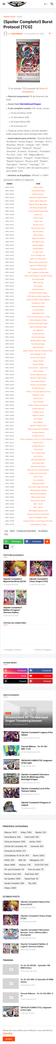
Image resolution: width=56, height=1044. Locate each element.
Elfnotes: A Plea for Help (38, 378)
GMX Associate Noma (38, 497)
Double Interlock (38, 361)
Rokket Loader (38, 187)
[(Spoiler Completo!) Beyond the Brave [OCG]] (11, 906)
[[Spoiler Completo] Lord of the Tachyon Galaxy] (11, 792)
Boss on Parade (38, 402)
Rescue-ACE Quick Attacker (38, 262)
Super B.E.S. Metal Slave (38, 259)
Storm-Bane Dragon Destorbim (38, 487)
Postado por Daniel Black (26, 531)
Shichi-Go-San (38, 456)
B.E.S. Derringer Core (38, 255)
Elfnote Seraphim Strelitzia (38, 320)
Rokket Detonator (38, 194)
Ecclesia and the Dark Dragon (38, 323)
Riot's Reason (38, 419)
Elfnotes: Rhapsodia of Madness (38, 429)
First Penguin (38, 286)
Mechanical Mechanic (38, 459)
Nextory (25, 865)
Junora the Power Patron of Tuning (38, 316)
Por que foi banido (14, 869)
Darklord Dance (38, 398)
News (19, 17)
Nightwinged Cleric (38, 313)
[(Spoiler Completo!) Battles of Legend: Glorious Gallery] (11, 948)
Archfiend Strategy (38, 388)
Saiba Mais (7, 1033)
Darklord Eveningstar (38, 306)
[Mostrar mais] (12, 546)
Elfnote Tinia (38, 221)
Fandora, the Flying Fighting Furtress (38, 391)
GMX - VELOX (38, 507)
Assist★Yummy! (38, 442)
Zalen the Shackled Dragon (38, 327)
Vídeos (10, 888)
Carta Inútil (32, 837)
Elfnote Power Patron (38, 228)
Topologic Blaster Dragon (38, 340)
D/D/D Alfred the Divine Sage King (38, 296)
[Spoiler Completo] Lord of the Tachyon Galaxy (35, 789)
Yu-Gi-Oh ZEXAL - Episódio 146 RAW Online (35, 966)
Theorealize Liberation (38, 381)
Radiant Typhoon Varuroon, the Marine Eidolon (38, 350)
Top (32, 883)
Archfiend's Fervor (38, 436)
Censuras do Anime (15, 851)
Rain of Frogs (38, 476)
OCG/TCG (41, 865)
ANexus (10, 832)
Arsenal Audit (38, 449)
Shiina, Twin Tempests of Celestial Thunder (38, 276)
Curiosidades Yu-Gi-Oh (16, 855)
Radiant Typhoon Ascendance (38, 405)
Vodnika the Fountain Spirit (38, 473)
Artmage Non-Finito (38, 303)
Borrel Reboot (38, 422)
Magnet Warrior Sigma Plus (38, 201)
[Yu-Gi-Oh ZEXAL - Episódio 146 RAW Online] (11, 969)
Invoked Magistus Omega (38, 524)
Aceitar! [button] (8, 1039)
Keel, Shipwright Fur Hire (38, 354)
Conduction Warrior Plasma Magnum (38, 299)
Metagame (37, 860)
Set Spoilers (42, 531)
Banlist (41, 832)
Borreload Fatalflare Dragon (38, 293)
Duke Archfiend (38, 235)
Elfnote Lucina (38, 218)
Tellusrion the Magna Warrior (38, 197)
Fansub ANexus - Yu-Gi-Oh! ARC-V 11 (37, 994)
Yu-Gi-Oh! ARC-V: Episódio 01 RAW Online (37, 980)
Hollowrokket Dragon (38, 190)
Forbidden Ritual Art (38, 446)
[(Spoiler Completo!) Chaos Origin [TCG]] (11, 920)
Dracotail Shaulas (38, 310)
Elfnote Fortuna (38, 225)
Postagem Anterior (13, 650)
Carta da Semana (14, 841)
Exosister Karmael (38, 333)
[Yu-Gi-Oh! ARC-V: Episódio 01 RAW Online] (11, 983)
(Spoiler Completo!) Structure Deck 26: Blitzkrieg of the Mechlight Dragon (35, 776)
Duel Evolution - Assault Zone (38, 368)
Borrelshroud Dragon (38, 344)
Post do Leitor (36, 869)
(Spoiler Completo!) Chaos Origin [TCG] (38, 580)
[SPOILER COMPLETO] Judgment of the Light (36, 761)
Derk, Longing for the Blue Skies (38, 272)
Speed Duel (31, 878)
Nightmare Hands (38, 415)
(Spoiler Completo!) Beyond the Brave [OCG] (14, 580)
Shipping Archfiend (38, 483)
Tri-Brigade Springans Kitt (38, 269)
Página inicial (9, 17)
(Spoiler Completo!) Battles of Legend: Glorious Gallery (12, 610)
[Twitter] (6, 546)
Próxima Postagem (42, 650)
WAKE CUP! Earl (38, 282)
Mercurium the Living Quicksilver (38, 470)
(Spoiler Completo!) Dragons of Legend (36, 803)
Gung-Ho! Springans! (38, 337)
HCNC (9, 860)
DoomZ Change (38, 371)
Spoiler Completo (14, 883)
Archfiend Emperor (38, 289)
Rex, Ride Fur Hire (38, 242)
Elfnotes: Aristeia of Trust (38, 425)
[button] (3, 4)
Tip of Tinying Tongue (38, 453)
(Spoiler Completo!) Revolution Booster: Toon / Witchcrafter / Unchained (35, 932)
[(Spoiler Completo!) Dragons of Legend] (11, 806)
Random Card (12, 874)
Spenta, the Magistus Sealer (38, 517)
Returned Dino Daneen (38, 500)
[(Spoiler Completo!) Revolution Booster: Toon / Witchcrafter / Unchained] (11, 934)
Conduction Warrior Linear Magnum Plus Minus (38, 521)
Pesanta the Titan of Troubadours (38, 514)
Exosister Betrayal (38, 408)
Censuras (37, 846)
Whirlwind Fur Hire (38, 395)
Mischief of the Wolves (38, 466)
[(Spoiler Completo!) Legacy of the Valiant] (11, 736)
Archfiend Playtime (38, 432)
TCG (6, 534)
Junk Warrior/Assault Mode (38, 208)
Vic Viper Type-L (38, 252)
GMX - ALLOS (38, 504)
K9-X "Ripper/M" (38, 330)
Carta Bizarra (12, 837)
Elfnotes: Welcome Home (38, 374)
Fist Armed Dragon (38, 279)
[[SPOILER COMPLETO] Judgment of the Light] (11, 764)
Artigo (26, 832)
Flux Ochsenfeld (38, 480)
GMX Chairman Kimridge (38, 493)
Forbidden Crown (38, 412)
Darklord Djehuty (38, 248)
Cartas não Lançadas (15, 846)
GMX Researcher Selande (38, 490)
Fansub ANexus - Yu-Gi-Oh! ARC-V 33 (34, 747)
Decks (38, 855)
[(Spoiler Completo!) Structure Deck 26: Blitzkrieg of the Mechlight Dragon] (11, 778)
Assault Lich (38, 214)
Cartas (35, 841)
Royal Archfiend (38, 231)
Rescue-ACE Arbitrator (38, 357)
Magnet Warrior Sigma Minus (38, 204)
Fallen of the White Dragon (38, 265)
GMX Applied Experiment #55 (38, 511)
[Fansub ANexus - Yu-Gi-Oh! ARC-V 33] (11, 750)
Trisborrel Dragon (38, 347)
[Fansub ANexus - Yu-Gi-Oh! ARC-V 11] (11, 997)
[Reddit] (47, 541)
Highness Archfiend (38, 238)
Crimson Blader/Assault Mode (38, 211)
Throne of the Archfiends (38, 385)
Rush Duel (31, 874)
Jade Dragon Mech (38, 463)
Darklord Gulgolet (38, 245)
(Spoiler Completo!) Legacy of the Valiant (37, 733)
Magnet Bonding (38, 364)
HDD (22, 860)
